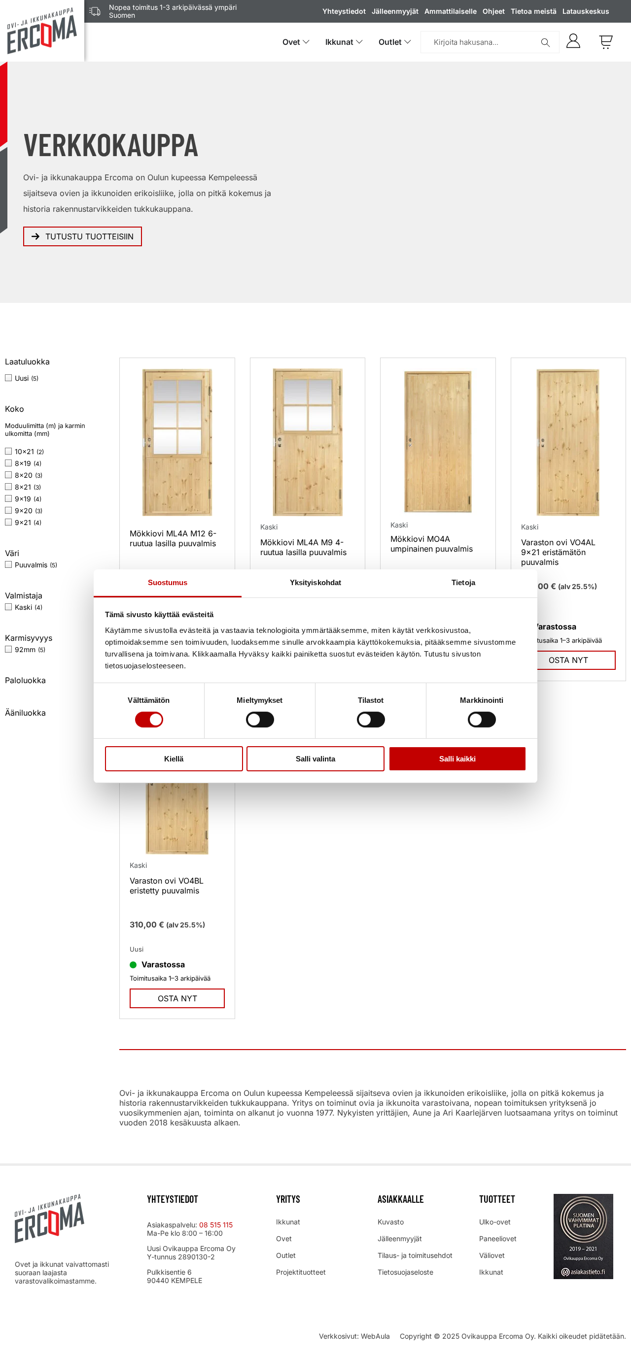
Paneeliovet (498, 1238)
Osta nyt (177, 998)
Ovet (284, 1238)
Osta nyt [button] (568, 660)
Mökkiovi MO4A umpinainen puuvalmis (431, 544)
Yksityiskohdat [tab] (315, 582)
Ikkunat (288, 1222)
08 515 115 (217, 1224)
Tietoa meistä (534, 11)
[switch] (260, 719)
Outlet (286, 1255)
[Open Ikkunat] (359, 42)
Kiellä (173, 759)
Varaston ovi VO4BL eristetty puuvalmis (167, 885)
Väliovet (492, 1255)
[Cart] (606, 42)
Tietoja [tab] (463, 582)
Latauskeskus (585, 11)
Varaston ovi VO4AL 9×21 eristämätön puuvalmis (558, 552)
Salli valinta (315, 759)
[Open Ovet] (306, 42)
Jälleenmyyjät (395, 11)
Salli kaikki (457, 759)
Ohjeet (494, 11)
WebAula (375, 1336)
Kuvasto (391, 1222)
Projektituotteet (301, 1272)
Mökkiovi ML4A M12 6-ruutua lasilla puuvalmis (173, 538)
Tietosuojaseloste (405, 1272)
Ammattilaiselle (450, 11)
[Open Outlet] (407, 42)
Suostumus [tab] (168, 582)
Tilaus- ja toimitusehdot (415, 1255)
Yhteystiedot (344, 11)
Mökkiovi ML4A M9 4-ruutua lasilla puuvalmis (303, 547)
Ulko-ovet (495, 1222)
